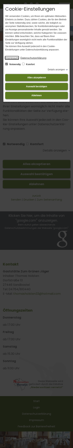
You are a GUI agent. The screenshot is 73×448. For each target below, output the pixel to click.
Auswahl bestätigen (36, 86)
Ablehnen (36, 95)
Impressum (12, 57)
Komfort (30, 64)
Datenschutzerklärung (33, 57)
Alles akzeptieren (36, 77)
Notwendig (15, 64)
